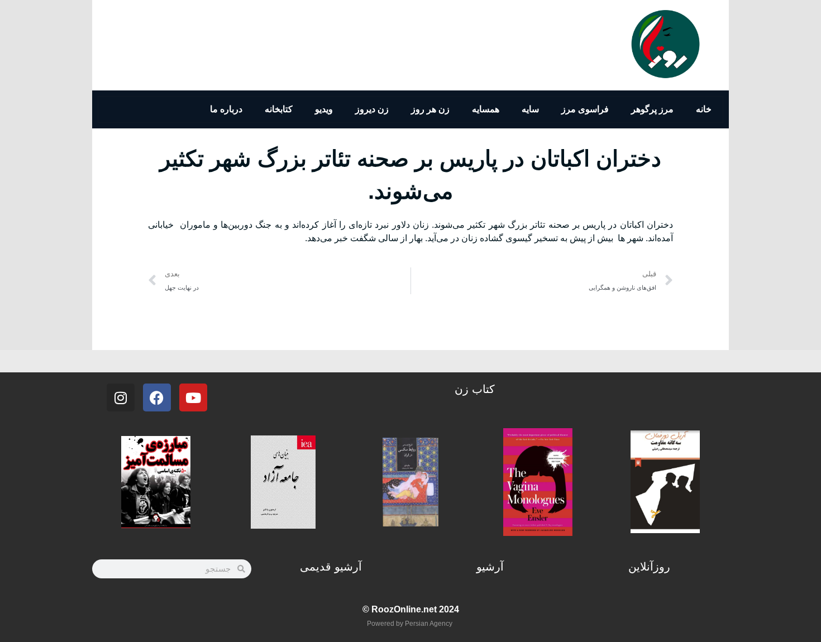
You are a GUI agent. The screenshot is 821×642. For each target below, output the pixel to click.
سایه (530, 109)
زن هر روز (430, 109)
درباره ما (226, 109)
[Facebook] (157, 397)
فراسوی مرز (585, 109)
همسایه (485, 109)
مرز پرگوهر (652, 109)
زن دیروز (372, 109)
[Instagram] (121, 397)
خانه (704, 109)
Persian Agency (428, 623)
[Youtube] (193, 397)
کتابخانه (279, 109)
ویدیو (324, 109)
